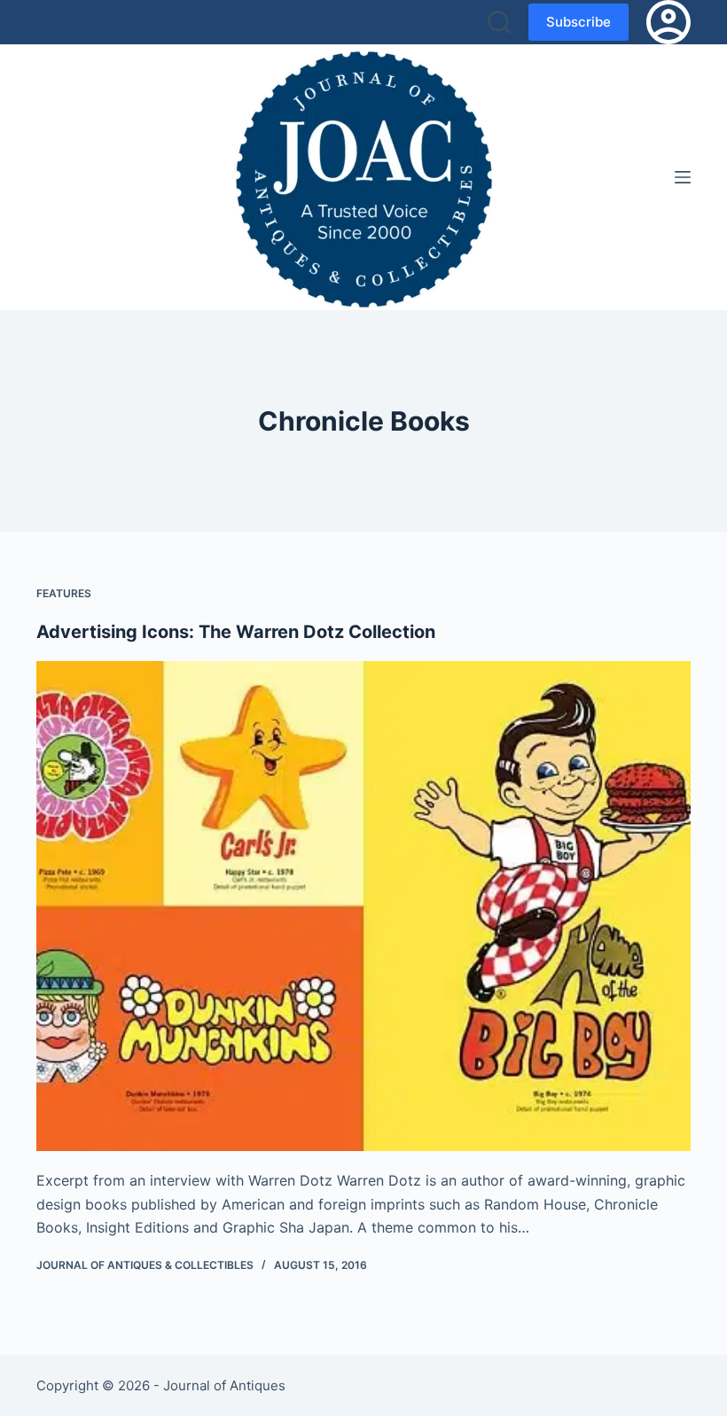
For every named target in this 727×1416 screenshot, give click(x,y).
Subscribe (578, 21)
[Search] (499, 22)
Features (63, 593)
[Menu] (683, 177)
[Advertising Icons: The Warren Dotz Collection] (363, 906)
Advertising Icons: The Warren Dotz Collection (235, 631)
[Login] (668, 22)
